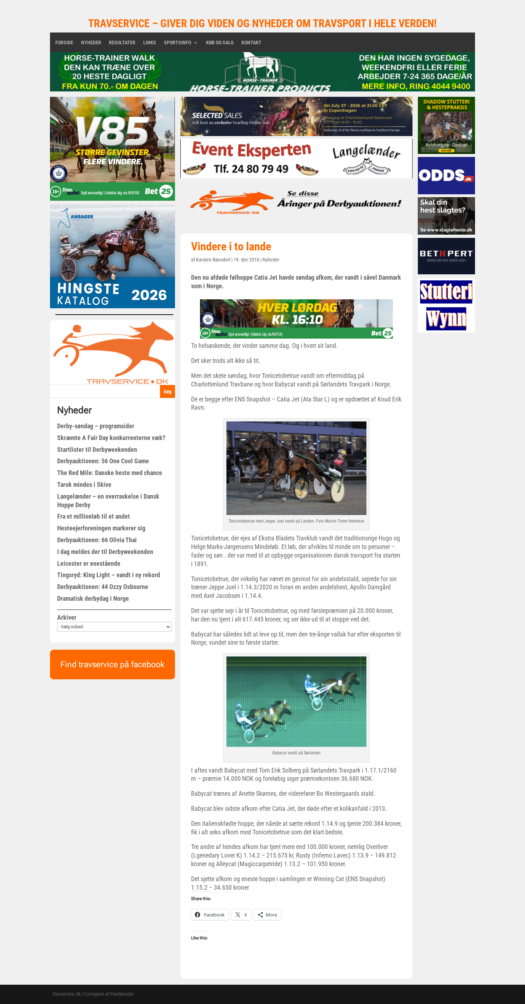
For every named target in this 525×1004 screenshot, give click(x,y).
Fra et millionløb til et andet (93, 516)
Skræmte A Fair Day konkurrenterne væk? (111, 437)
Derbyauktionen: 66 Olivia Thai (97, 540)
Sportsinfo (177, 42)
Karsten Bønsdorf (213, 260)
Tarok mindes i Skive (84, 484)
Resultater (122, 42)
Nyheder (91, 42)
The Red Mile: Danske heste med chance (109, 472)
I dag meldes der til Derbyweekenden (105, 551)
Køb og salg (220, 42)
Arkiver (66, 617)
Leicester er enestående (88, 563)
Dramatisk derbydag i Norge (93, 598)
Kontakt (251, 42)
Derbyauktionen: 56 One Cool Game (103, 461)
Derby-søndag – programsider (95, 426)
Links (149, 42)
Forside (64, 42)
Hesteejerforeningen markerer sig (101, 528)
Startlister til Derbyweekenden (97, 449)
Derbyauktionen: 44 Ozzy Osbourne (102, 586)
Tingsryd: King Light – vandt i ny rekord (108, 575)
